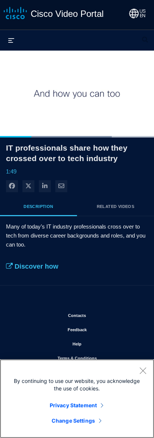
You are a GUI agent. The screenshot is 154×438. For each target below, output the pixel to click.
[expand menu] (11, 40)
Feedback (99, 329)
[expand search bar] (145, 36)
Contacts (99, 315)
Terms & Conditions (99, 358)
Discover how (35, 266)
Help (99, 343)
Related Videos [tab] (116, 206)
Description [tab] (38, 206)
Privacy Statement (73, 405)
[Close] (143, 370)
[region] (77, 398)
